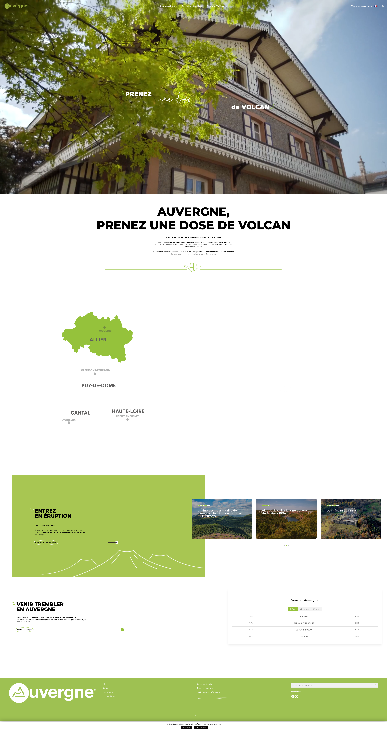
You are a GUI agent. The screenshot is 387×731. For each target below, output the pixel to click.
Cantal (173, 237)
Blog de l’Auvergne (205, 688)
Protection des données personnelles (214, 715)
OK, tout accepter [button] (201, 727)
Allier (168, 237)
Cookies (201, 715)
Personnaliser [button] (186, 727)
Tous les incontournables (46, 542)
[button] (100, 374)
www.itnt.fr (183, 715)
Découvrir (285, 389)
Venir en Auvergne (24, 630)
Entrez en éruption (205, 684)
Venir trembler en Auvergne (208, 692)
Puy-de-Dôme (194, 237)
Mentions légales (193, 715)
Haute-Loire (182, 237)
